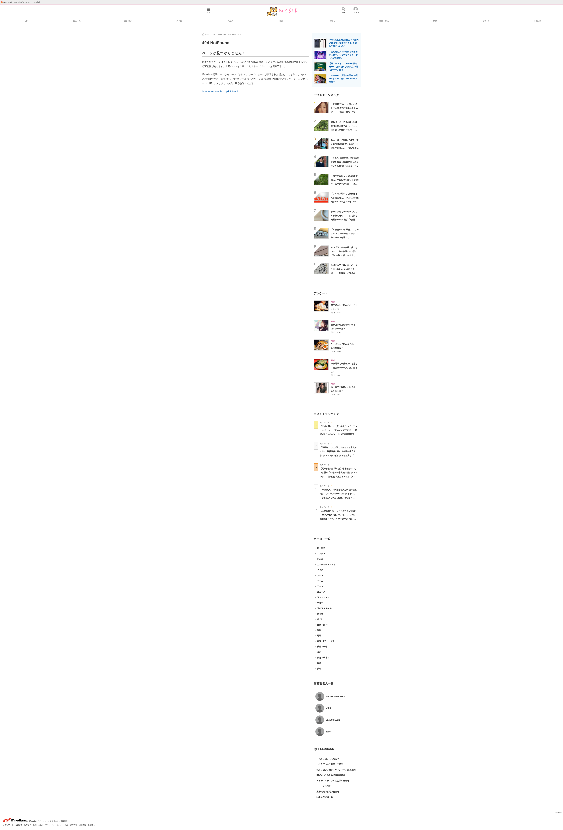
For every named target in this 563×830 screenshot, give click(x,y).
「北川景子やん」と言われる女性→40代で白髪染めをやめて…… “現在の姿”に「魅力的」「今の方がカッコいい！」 (344, 112)
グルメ (230, 21)
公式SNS (19, 825)
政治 (319, 652)
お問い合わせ (38, 825)
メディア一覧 (8, 825)
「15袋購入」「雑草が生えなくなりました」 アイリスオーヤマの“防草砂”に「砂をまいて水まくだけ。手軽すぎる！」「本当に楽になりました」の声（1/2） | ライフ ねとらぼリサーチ (338, 497)
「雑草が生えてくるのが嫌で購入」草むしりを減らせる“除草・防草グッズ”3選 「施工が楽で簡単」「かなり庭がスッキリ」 (344, 184)
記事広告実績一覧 (323, 797)
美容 (319, 668)
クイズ (179, 21)
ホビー (320, 603)
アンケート (321, 293)
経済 (319, 663)
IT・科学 (321, 548)
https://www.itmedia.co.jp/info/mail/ (220, 91)
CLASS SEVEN (333, 720)
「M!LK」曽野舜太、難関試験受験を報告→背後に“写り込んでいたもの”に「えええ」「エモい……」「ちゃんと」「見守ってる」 (345, 166)
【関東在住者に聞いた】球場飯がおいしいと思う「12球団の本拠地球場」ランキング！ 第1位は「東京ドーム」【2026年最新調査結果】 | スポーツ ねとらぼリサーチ (338, 476)
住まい (333, 21)
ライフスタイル (324, 608)
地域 (281, 21)
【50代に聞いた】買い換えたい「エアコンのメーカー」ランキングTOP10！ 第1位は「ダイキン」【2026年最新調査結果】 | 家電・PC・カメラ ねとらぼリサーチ (338, 434)
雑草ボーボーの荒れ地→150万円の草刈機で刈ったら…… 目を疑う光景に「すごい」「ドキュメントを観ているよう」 (345, 130)
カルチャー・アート (326, 564)
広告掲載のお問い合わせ (326, 791)
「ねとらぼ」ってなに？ (326, 759)
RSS (67, 825)
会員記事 (537, 21)
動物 (435, 21)
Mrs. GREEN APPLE (335, 696)
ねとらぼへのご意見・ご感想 (328, 764)
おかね (320, 559)
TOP (26, 21)
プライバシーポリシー (54, 825)
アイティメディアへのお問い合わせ (331, 780)
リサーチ (486, 21)
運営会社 (74, 825)
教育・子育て (323, 657)
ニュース (77, 21)
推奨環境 (91, 825)
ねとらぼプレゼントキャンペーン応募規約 (335, 770)
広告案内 (28, 825)
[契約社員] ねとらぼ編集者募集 (329, 775)
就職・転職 (322, 646)
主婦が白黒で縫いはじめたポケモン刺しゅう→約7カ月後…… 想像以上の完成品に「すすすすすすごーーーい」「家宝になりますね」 (344, 273)
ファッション (323, 597)
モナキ (329, 731)
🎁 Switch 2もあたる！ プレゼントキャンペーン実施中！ (21, 2)
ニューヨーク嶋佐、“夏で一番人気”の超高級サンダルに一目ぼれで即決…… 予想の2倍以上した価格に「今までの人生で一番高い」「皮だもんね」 (345, 148)
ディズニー (322, 586)
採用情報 (82, 825)
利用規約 (558, 813)
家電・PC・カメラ (325, 641)
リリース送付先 (322, 786)
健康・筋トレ (323, 625)
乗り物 (320, 614)
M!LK (328, 708)
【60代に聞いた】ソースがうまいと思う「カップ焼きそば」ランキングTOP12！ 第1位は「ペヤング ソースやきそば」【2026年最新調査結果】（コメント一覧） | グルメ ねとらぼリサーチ (339, 519)
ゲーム (320, 581)
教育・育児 (384, 21)
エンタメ (128, 21)
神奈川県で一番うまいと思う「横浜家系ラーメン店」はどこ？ (344, 367)
